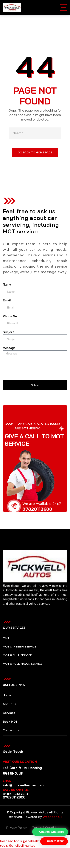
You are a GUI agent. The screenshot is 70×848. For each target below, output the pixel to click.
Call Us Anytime (16, 790)
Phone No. (10, 316)
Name (7, 284)
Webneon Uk (52, 817)
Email (7, 300)
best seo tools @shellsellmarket (24, 841)
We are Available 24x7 (41, 504)
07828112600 (37, 509)
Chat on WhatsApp (52, 831)
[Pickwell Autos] (12, 7)
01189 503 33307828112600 (15, 795)
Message (9, 348)
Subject (8, 332)
